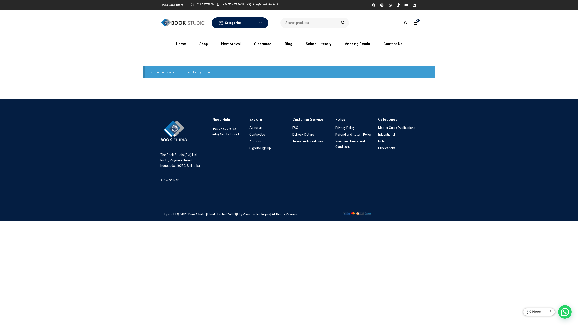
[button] (565, 312)
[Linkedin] (414, 5)
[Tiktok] (398, 5)
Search (343, 23)
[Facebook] (373, 5)
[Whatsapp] (390, 5)
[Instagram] (381, 5)
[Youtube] (406, 5)
